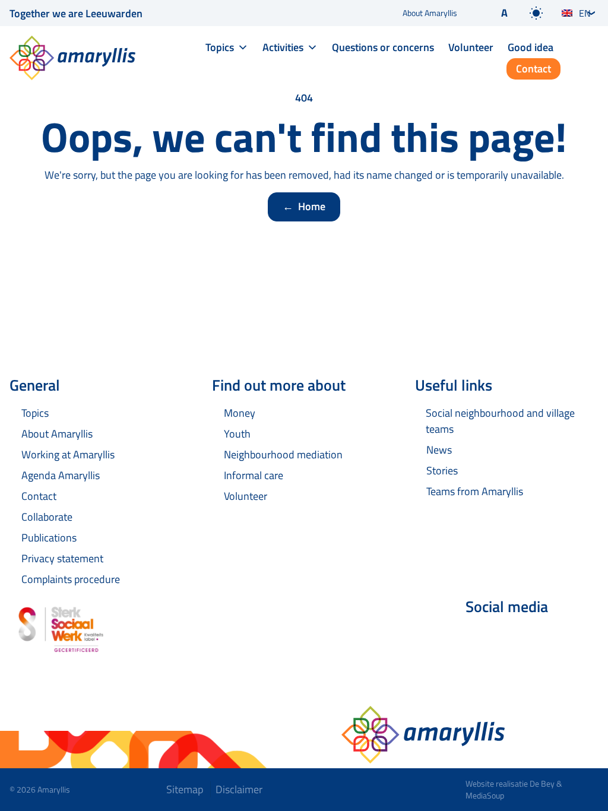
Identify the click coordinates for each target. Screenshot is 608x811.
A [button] (504, 13)
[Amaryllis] (72, 58)
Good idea (530, 47)
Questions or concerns (383, 47)
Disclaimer (239, 789)
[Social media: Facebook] (480, 638)
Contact (533, 69)
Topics (219, 47)
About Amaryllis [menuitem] (430, 13)
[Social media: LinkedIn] (513, 638)
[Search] (589, 58)
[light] (536, 13)
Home (304, 206)
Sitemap (184, 789)
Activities (282, 47)
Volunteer (470, 47)
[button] (494, 13)
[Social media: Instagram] (546, 638)
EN (585, 13)
